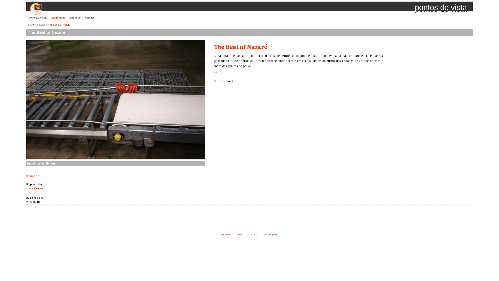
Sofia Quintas (35, 188)
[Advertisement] (100, 217)
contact (89, 17)
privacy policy (271, 234)
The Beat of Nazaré (60, 24)
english (240, 234)
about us (75, 17)
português (226, 234)
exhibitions (58, 17)
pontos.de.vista (38, 17)
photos (33, 175)
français (254, 234)
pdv (30, 24)
